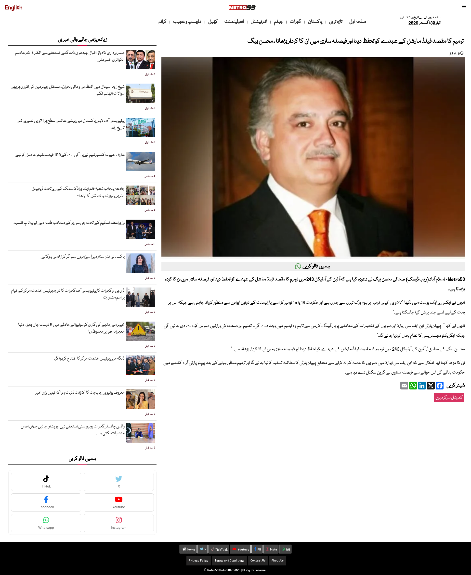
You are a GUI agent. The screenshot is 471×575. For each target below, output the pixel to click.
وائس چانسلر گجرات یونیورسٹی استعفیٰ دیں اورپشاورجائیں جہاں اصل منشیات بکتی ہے (73, 430)
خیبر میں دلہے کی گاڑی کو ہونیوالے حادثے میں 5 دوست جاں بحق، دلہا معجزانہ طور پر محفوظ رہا (71, 328)
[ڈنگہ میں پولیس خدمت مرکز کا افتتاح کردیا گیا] (140, 365)
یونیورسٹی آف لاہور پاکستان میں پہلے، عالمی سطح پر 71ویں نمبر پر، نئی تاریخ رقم (71, 124)
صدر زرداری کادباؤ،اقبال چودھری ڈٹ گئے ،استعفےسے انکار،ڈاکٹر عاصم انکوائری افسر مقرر (70, 56)
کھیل (213, 21)
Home (191, 549)
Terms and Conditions (229, 560)
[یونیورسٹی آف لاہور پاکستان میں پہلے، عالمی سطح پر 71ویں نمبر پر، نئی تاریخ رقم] (140, 127)
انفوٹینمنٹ (234, 21)
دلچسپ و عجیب (187, 21)
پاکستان (315, 21)
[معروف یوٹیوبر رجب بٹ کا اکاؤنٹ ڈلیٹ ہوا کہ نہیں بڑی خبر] (140, 399)
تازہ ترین (335, 21)
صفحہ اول (357, 21)
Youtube (243, 549)
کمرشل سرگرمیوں (449, 397)
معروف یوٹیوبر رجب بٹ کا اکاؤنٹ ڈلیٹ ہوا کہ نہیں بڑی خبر (80, 392)
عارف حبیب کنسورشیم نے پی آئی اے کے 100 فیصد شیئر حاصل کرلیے (70, 155)
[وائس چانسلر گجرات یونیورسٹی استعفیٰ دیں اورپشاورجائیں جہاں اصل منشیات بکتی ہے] (140, 433)
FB (259, 549)
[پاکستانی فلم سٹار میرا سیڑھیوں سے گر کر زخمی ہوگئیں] (140, 263)
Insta (273, 549)
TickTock (221, 549)
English (14, 7)
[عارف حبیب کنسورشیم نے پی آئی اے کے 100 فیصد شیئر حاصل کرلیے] (140, 161)
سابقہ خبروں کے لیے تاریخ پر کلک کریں (420, 17)
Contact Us (257, 560)
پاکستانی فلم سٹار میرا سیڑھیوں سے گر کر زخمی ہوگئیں (82, 256)
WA (288, 549)
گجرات (295, 21)
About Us (278, 560)
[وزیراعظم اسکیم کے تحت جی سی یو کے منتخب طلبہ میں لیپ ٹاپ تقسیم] (140, 229)
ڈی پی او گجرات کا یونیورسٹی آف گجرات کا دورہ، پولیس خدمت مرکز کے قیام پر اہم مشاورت (68, 294)
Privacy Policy (199, 560)
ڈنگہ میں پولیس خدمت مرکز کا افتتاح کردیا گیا (89, 358)
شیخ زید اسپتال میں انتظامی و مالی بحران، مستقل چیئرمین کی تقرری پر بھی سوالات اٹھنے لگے (68, 90)
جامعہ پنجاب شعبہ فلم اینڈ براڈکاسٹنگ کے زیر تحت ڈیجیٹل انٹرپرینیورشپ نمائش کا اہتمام (78, 192)
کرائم (162, 21)
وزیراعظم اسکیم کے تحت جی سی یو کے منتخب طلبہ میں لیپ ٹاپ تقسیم (69, 223)
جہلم (278, 21)
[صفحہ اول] (242, 7)
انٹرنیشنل (259, 21)
